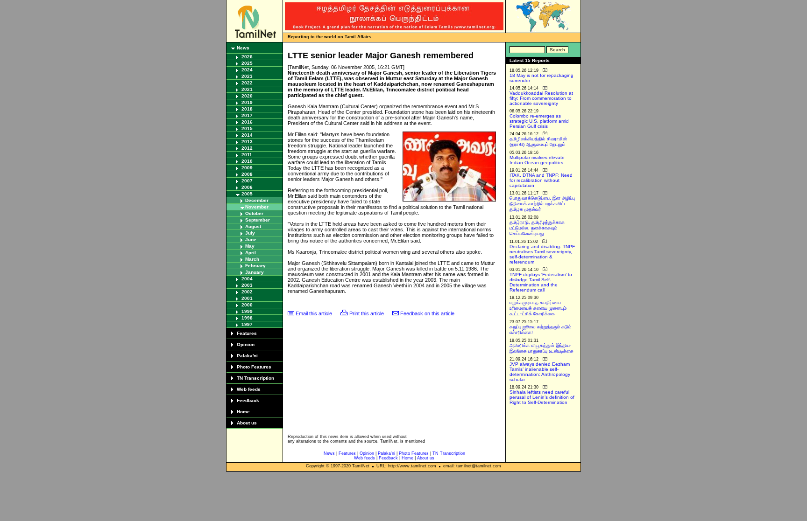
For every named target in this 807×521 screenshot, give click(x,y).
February (255, 265)
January (254, 272)
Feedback (248, 400)
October (254, 213)
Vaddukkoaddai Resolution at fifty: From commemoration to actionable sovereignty (541, 98)
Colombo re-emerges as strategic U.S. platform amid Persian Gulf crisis (539, 121)
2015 (247, 128)
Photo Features (254, 366)
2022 (247, 82)
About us (247, 422)
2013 (247, 141)
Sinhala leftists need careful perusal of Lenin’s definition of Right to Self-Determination (542, 397)
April (250, 252)
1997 (247, 324)
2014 (247, 135)
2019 (247, 102)
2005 (247, 193)
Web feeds (249, 389)
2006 (247, 187)
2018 (247, 108)
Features (247, 333)
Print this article (366, 313)
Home (243, 411)
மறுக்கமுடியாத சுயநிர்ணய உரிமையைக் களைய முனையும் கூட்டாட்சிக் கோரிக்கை (538, 308)
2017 (247, 115)
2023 (247, 76)
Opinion (246, 344)
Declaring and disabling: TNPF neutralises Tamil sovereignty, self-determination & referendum (542, 254)
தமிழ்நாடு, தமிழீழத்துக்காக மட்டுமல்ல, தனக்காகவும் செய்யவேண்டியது (537, 228)
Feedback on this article (427, 313)
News (243, 47)
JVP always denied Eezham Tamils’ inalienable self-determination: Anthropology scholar (540, 371)
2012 (247, 148)
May (250, 246)
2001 (247, 298)
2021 (247, 89)
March (252, 259)
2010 (247, 161)
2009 (247, 167)
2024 (247, 69)
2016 (247, 122)
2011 (246, 154)
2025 (247, 63)
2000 (247, 304)
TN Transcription (255, 378)
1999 (247, 311)
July (250, 233)
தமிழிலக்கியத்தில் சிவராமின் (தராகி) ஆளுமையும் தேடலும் (538, 141)
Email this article (314, 313)
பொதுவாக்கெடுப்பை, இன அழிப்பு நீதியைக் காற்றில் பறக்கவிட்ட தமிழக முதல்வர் (542, 203)
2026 (247, 56)
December (257, 200)
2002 (247, 291)
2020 (247, 95)
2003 (247, 285)
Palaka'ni (247, 355)
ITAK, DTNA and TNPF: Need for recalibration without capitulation (541, 180)
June (250, 239)
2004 (247, 278)
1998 (247, 317)
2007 (247, 180)
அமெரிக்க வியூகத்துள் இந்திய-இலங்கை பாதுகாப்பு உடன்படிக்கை (541, 348)
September (257, 219)
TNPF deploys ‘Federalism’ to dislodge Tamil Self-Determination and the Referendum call (541, 282)
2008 (247, 174)
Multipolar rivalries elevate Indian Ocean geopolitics (537, 160)
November (257, 206)
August (253, 226)
